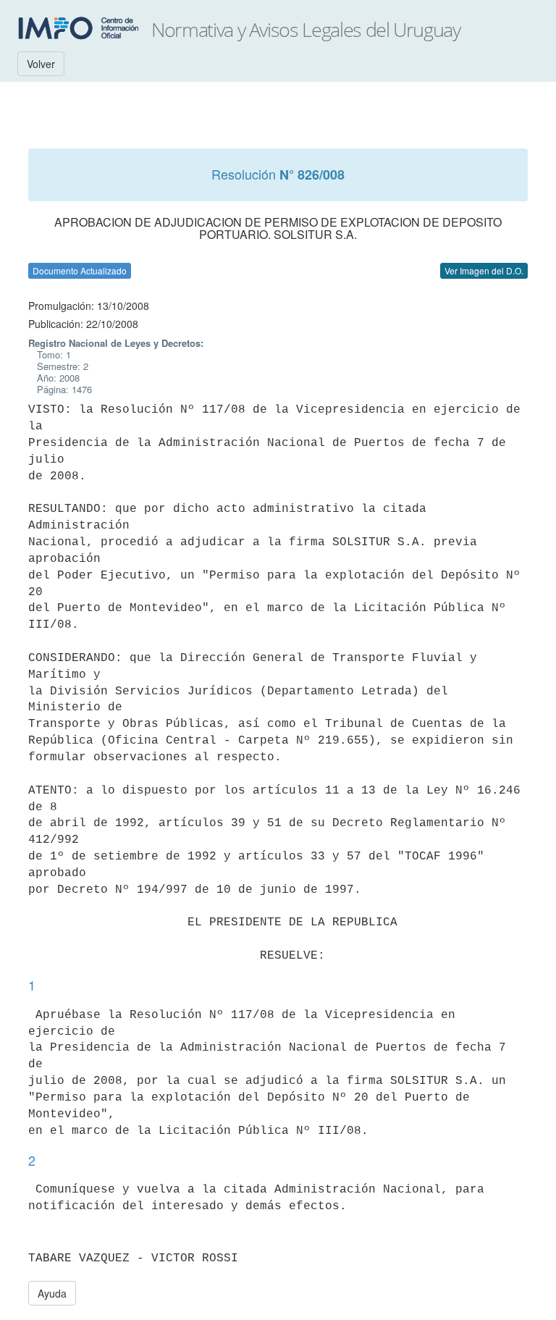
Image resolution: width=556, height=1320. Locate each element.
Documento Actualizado (80, 270)
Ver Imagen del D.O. (484, 270)
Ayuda (52, 1293)
